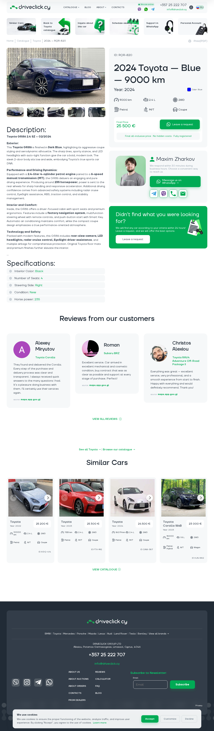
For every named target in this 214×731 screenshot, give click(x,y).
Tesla (132, 633)
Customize (170, 718)
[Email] (183, 194)
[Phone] (173, 194)
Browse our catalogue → (119, 449)
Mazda (92, 633)
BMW (48, 633)
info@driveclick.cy (177, 9)
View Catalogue (104, 569)
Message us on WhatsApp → (171, 182)
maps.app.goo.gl (30, 399)
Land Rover (120, 633)
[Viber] (163, 194)
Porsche (81, 633)
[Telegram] (154, 194)
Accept (149, 718)
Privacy (198, 705)
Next (47, 497)
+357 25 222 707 (173, 5)
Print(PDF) (200, 41)
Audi (109, 633)
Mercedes (69, 633)
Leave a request (182, 124)
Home (10, 40)
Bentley (142, 633)
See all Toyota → (90, 449)
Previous (13, 497)
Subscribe (182, 684)
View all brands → (159, 633)
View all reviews (104, 419)
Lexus (101, 633)
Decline (189, 718)
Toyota (37, 40)
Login (191, 7)
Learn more (99, 722)
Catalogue (23, 40)
